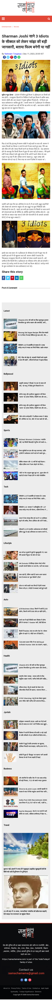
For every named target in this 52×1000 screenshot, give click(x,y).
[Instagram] (29, 979)
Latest (7, 311)
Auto (6, 599)
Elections (38, 992)
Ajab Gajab (45, 988)
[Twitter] (25, 979)
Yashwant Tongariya (12, 54)
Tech (6, 486)
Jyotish (7, 712)
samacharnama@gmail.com (26, 971)
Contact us (36, 988)
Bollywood (8, 374)
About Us (6, 988)
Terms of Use (26, 988)
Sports (7, 430)
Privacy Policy (15, 988)
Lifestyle (7, 543)
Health (7, 656)
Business (8, 768)
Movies (16, 27)
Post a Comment (9, 288)
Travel (6, 825)
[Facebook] (21, 979)
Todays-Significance (26, 992)
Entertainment (6, 27)
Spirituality (14, 992)
